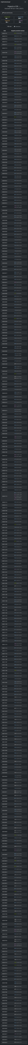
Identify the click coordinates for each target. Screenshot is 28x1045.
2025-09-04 (4, 814)
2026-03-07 (4, 341)
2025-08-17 (4, 863)
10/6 (15, 670)
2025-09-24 (4, 780)
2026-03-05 (4, 347)
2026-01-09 (4, 510)
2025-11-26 (4, 607)
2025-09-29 (4, 764)
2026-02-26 (4, 371)
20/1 (15, 944)
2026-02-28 (4, 364)
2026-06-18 (4, 102)
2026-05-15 (4, 194)
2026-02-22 (4, 384)
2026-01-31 (4, 443)
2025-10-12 (4, 728)
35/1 (15, 85)
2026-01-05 (4, 521)
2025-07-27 (4, 924)
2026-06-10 (4, 128)
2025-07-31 (4, 911)
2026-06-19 (4, 99)
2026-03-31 (4, 316)
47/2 (15, 399)
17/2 (15, 968)
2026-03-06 (4, 343)
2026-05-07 (4, 216)
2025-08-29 (4, 828)
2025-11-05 (4, 667)
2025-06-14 (4, 1042)
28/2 (15, 383)
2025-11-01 (4, 676)
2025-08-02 (4, 905)
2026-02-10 (4, 417)
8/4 (15, 128)
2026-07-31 (4, 33)
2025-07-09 (4, 979)
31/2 (15, 313)
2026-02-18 (4, 393)
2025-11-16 (4, 635)
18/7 (15, 141)
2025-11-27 (4, 604)
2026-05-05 (4, 223)
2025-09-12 (4, 788)
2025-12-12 (4, 566)
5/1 (15, 293)
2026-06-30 (4, 74)
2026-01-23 (4, 467)
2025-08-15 (4, 869)
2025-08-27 (4, 835)
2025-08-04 (4, 900)
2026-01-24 (4, 465)
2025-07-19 (4, 951)
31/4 (15, 849)
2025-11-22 (4, 618)
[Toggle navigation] (25, 2)
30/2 (15, 80)
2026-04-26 (4, 245)
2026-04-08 (4, 293)
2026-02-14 (4, 402)
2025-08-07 (4, 891)
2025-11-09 (4, 656)
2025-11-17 (4, 632)
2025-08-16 (4, 866)
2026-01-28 (4, 452)
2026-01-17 (4, 484)
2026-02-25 (4, 374)
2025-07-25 (4, 930)
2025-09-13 (4, 785)
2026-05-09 (4, 210)
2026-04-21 (4, 259)
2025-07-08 (4, 983)
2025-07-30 (4, 914)
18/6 (15, 143)
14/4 (15, 643)
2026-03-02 (4, 358)
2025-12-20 (4, 544)
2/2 (15, 730)
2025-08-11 (4, 880)
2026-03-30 (4, 318)
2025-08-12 (4, 877)
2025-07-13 (4, 968)
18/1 (15, 253)
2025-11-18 (4, 629)
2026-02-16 (4, 399)
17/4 (15, 248)
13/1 (15, 125)
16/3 (15, 566)
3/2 (15, 97)
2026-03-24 (4, 332)
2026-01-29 (4, 449)
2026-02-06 (4, 425)
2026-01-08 (4, 513)
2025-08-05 (4, 897)
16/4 (15, 71)
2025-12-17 (4, 552)
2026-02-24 (4, 377)
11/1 (15, 650)
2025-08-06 (4, 894)
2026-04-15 (4, 279)
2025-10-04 (4, 750)
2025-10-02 (4, 756)
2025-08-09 (4, 886)
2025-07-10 (4, 976)
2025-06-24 (4, 1020)
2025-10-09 (4, 736)
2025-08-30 (4, 825)
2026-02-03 (4, 433)
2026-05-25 (4, 170)
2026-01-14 (4, 496)
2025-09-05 (4, 810)
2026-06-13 (4, 119)
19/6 (15, 44)
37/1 (15, 215)
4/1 (15, 409)
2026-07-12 (4, 41)
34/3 (15, 200)
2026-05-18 (4, 189)
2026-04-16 (4, 276)
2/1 (15, 361)
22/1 (15, 47)
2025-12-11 (4, 569)
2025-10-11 (4, 730)
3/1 (15, 189)
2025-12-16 (4, 555)
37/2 (15, 197)
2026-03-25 (4, 330)
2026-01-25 (4, 462)
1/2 (15, 353)
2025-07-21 (4, 945)
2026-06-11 (4, 125)
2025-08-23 (4, 843)
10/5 (15, 835)
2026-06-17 (4, 106)
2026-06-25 (4, 88)
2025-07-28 (4, 920)
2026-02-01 (4, 440)
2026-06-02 (4, 146)
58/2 (15, 112)
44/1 (15, 269)
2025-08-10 (4, 883)
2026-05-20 (4, 183)
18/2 (15, 63)
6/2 (15, 91)
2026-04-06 (4, 299)
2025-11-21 (4, 621)
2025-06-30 (4, 1006)
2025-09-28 (4, 767)
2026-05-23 (4, 173)
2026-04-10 (4, 288)
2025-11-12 (4, 648)
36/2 (15, 88)
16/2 (15, 153)
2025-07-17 (4, 957)
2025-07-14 (4, 965)
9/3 (15, 176)
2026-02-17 (4, 396)
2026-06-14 (4, 117)
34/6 (15, 664)
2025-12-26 (4, 527)
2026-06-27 (4, 83)
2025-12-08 (4, 577)
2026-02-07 (4, 422)
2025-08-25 (4, 840)
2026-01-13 (4, 502)
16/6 (15, 436)
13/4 (15, 135)
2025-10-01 (4, 758)
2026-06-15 (4, 113)
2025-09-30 (4, 761)
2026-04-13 (4, 285)
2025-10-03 (4, 753)
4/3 (15, 838)
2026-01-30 (4, 446)
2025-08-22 (4, 846)
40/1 (15, 102)
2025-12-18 (4, 549)
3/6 (15, 497)
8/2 (15, 348)
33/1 (15, 60)
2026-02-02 (4, 437)
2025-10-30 (4, 682)
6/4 (15, 516)
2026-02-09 (4, 419)
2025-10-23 (4, 700)
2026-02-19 (4, 389)
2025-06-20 (4, 1028)
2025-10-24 (4, 697)
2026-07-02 (4, 69)
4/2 (15, 138)
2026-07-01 (4, 71)
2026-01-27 (4, 455)
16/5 (15, 366)
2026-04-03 (4, 307)
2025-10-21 (4, 702)
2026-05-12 (4, 203)
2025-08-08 (4, 888)
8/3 (15, 307)
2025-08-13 (4, 874)
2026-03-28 (4, 321)
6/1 (15, 358)
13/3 (15, 242)
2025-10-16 (4, 716)
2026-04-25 (4, 248)
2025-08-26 (4, 838)
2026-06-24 (4, 91)
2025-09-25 (4, 776)
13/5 (15, 338)
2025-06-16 (4, 1037)
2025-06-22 (4, 1025)
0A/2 (15, 318)
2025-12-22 (4, 538)
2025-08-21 (4, 850)
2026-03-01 (4, 361)
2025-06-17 (4, 1034)
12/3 (15, 56)
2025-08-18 (4, 861)
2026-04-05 (4, 302)
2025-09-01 (4, 822)
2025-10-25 (4, 694)
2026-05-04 (4, 226)
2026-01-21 (4, 473)
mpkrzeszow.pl (5, 2)
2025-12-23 (4, 535)
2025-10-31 (4, 678)
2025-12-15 (4, 558)
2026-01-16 (4, 487)
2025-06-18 (4, 1031)
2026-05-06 (4, 220)
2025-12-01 (4, 591)
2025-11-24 (4, 613)
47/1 (15, 266)
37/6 (15, 122)
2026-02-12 (4, 410)
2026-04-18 (4, 269)
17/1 (15, 402)
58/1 (15, 481)
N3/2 (15, 33)
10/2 (15, 591)
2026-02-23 (4, 381)
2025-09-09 (4, 798)
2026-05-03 (4, 228)
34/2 (15, 518)
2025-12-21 (4, 541)
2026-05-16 (4, 192)
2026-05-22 (4, 177)
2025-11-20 (4, 624)
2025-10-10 (4, 733)
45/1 (15, 107)
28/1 (15, 276)
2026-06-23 (4, 94)
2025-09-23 (4, 782)
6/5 (15, 131)
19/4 (15, 676)
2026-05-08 (4, 213)
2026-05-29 (4, 159)
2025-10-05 (4, 747)
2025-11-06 (4, 665)
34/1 (15, 173)
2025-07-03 (4, 997)
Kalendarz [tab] (18, 26)
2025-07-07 (4, 986)
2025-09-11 (4, 792)
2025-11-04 (4, 670)
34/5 (15, 77)
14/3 (15, 205)
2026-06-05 (4, 141)
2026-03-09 (4, 335)
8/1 (15, 109)
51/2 (15, 304)
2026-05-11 (4, 206)
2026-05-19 (4, 186)
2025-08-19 (4, 858)
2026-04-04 (4, 304)
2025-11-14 (4, 640)
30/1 (15, 484)
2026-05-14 (4, 197)
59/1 (15, 422)
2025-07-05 (4, 992)
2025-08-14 (4, 872)
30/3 (15, 203)
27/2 (15, 321)
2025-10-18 (4, 711)
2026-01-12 (4, 505)
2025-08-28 (4, 831)
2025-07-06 (4, 989)
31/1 (15, 213)
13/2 (15, 38)
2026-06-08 (4, 135)
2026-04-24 (4, 251)
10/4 (15, 69)
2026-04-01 (4, 313)
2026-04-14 (4, 282)
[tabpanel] (14, 537)
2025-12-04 (4, 583)
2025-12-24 (4, 533)
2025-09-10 (4, 795)
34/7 (15, 373)
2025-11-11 (4, 651)
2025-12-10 (4, 572)
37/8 (15, 583)
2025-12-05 (4, 580)
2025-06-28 (4, 1009)
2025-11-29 (4, 597)
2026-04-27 (4, 242)
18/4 (15, 416)
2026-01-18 (4, 481)
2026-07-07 (4, 57)
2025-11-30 (4, 594)
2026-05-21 (4, 180)
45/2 (15, 853)
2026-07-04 (4, 63)
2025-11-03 (4, 673)
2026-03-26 (4, 327)
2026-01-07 (4, 516)
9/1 (15, 473)
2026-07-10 (4, 48)
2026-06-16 (4, 109)
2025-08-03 (4, 902)
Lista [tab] (10, 26)
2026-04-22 (4, 256)
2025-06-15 (4, 1039)
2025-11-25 (4, 610)
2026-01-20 (4, 476)
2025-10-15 (4, 719)
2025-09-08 (4, 801)
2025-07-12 (4, 971)
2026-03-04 (4, 351)
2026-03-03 (4, 354)
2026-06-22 (4, 97)
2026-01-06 (4, 519)
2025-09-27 (4, 770)
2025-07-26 (4, 926)
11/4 (15, 74)
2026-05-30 (4, 156)
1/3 (15, 251)
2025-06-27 (4, 1011)
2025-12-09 (4, 575)
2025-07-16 (4, 959)
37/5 (15, 51)
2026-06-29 (4, 77)
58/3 (15, 66)
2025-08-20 (4, 854)
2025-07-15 (4, 962)
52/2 (15, 929)
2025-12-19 (4, 547)
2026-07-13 (4, 39)
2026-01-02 (4, 524)
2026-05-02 (4, 231)
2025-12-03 (4, 586)
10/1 (15, 487)
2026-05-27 (4, 165)
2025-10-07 (4, 742)
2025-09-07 (4, 804)
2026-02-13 (4, 406)
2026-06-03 (4, 144)
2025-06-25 (4, 1017)
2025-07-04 (4, 995)
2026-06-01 (4, 150)
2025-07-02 (4, 1000)
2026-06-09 (4, 132)
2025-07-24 (4, 934)
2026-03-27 (4, 324)
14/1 (15, 502)
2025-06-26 (4, 1014)
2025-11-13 (4, 644)
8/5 (15, 327)
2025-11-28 (4, 601)
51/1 (15, 83)
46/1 (15, 194)
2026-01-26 (4, 459)
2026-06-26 (4, 85)
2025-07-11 (4, 973)
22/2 (15, 569)
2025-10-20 (4, 705)
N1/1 (15, 117)
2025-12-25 (4, 530)
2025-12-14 (4, 561)
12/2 (15, 926)
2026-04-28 (4, 240)
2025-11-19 (4, 626)
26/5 (15, 282)
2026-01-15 (4, 490)
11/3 (15, 433)
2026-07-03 (4, 66)
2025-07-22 (4, 940)
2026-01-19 (4, 479)
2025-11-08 (4, 659)
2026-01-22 (4, 470)
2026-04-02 (4, 310)
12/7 (15, 237)
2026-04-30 (4, 234)
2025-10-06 (4, 744)
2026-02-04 (4, 430)
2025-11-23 (4, 615)
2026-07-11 (4, 44)
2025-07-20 (4, 948)
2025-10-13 (4, 725)
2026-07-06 (4, 60)
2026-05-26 (4, 168)
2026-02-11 (4, 414)
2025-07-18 (4, 954)
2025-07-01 (4, 1003)
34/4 (15, 36)
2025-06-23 (4, 1023)
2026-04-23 (4, 254)
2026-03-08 (4, 338)
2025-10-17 (4, 714)
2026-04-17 (4, 273)
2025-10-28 (4, 686)
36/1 (15, 223)
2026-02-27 (4, 367)
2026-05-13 (4, 200)
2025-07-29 (4, 916)
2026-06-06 (4, 138)
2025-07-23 (4, 936)
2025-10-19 (4, 708)
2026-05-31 (4, 154)
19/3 (15, 41)
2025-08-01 (4, 908)
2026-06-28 (4, 80)
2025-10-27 (4, 688)
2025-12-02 (4, 589)
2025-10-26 (4, 691)
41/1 (15, 494)
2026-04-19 (4, 266)
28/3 (15, 329)
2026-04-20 (4, 263)
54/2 (15, 454)
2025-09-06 (4, 806)
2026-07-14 (4, 36)
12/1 (15, 156)
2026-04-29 (4, 237)
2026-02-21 (4, 386)
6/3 (15, 99)
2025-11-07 (4, 662)
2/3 (15, 1034)
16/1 (15, 180)
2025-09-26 (4, 772)
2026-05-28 (4, 162)
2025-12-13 (4, 563)
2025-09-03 (4, 816)
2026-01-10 (4, 507)
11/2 (15, 976)
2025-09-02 (4, 819)
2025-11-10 (4, 653)
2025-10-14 (4, 722)
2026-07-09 (4, 52)
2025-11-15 (4, 638)
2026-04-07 (4, 296)
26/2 (15, 119)
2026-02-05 (4, 428)
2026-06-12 (4, 122)
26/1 (15, 262)
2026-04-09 (4, 290)
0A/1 (15, 492)
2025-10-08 (4, 739)
